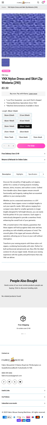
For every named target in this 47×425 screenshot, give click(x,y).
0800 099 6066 (7, 373)
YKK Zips (5, 75)
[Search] (38, 2)
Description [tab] (6, 174)
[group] (23, 35)
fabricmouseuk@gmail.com (12, 376)
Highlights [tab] (19, 174)
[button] (25, 334)
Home (4, 7)
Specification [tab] (32, 174)
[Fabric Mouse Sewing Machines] (23, 2)
